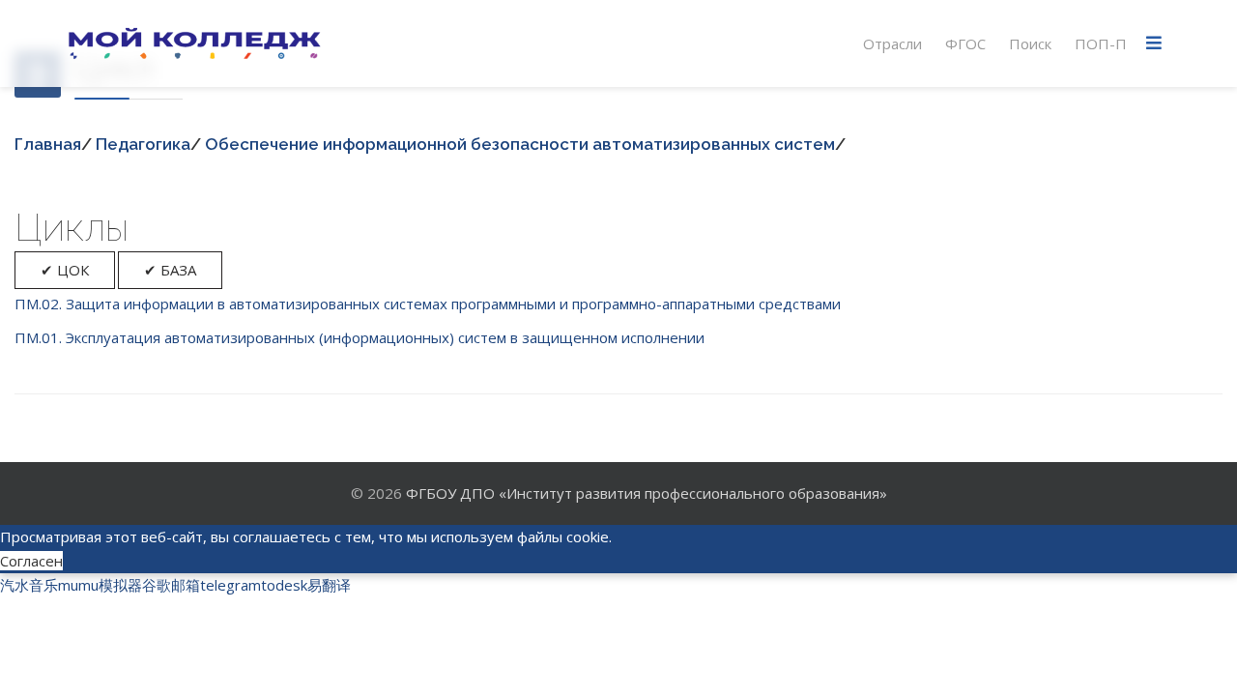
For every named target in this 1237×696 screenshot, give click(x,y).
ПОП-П (1101, 43)
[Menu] (1153, 43)
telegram (230, 584)
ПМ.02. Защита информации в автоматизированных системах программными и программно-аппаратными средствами (427, 303)
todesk (284, 584)
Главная (47, 144)
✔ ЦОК (65, 269)
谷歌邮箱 (171, 584)
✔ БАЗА (170, 269)
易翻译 (329, 584)
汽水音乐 (29, 584)
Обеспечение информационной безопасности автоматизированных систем (520, 144)
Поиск (1030, 43)
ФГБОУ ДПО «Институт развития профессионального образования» (646, 493)
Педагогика (143, 144)
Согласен (31, 560)
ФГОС (965, 43)
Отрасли (892, 43)
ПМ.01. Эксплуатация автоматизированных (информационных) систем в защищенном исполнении (359, 337)
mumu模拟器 (100, 584)
